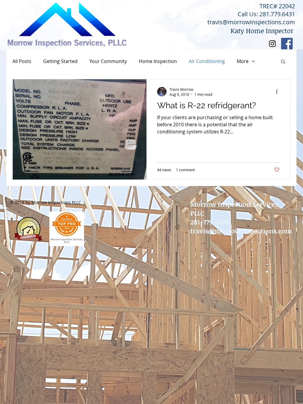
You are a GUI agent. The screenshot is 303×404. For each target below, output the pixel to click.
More (243, 61)
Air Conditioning (207, 61)
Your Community (108, 61)
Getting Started (60, 61)
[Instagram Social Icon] (272, 43)
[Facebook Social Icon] (287, 43)
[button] (283, 62)
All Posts (21, 61)
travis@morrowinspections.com (251, 22)
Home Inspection (158, 61)
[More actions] (278, 91)
